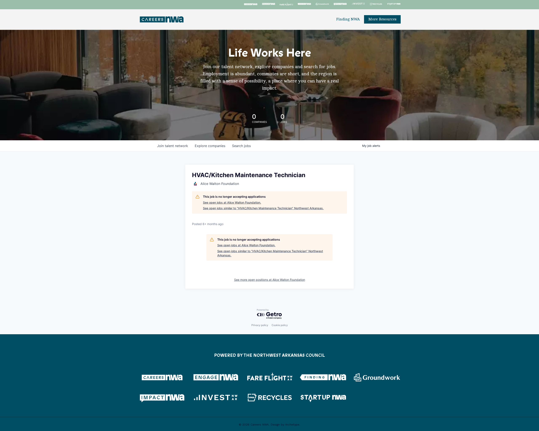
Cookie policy (280, 325)
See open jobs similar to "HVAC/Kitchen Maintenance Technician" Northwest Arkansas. (263, 208)
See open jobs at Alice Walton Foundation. (232, 202)
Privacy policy (259, 325)
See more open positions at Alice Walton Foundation (269, 279)
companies (210, 146)
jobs (241, 146)
